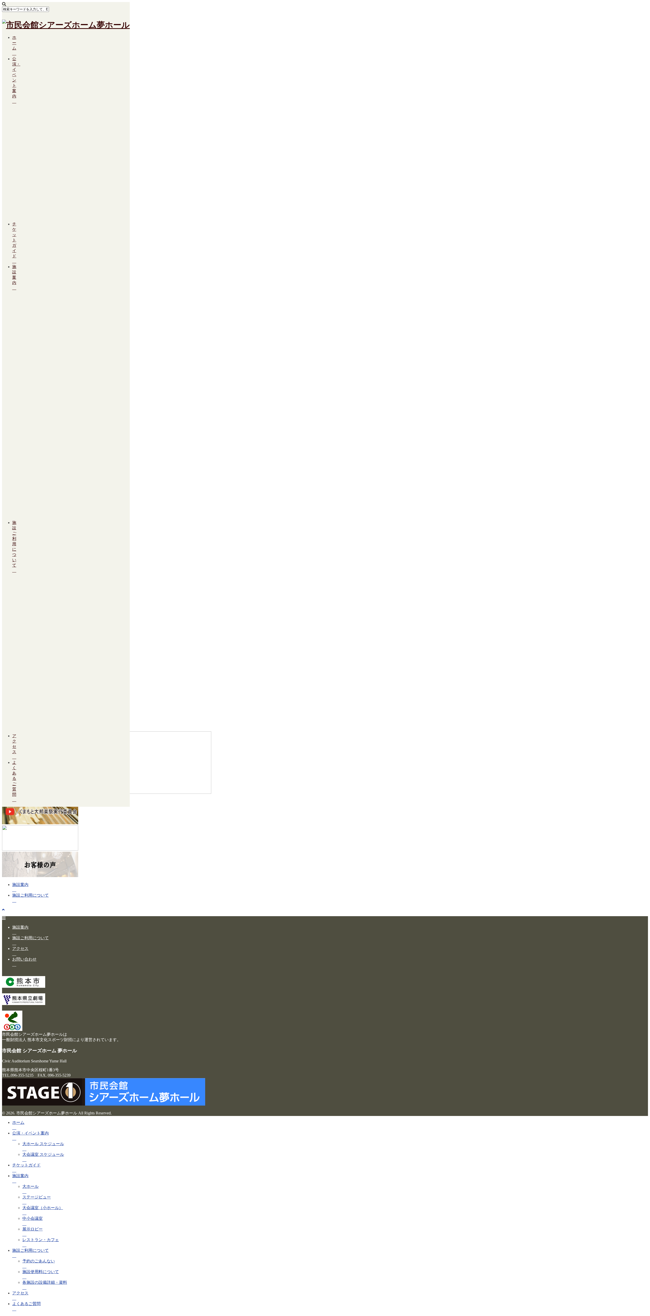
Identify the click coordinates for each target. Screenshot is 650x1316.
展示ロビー (24, 453)
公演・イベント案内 (30, 1133)
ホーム (14, 42)
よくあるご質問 (14, 778)
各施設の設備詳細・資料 (44, 1282)
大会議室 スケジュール (43, 1154)
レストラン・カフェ (40, 1240)
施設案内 (20, 884)
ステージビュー (24, 336)
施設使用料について (24, 645)
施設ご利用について (14, 543)
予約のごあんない (38, 1261)
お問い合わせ (24, 959)
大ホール (30, 1186)
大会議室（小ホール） (42, 1208)
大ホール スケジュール (43, 1144)
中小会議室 (24, 421)
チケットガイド (14, 240)
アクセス (20, 948)
